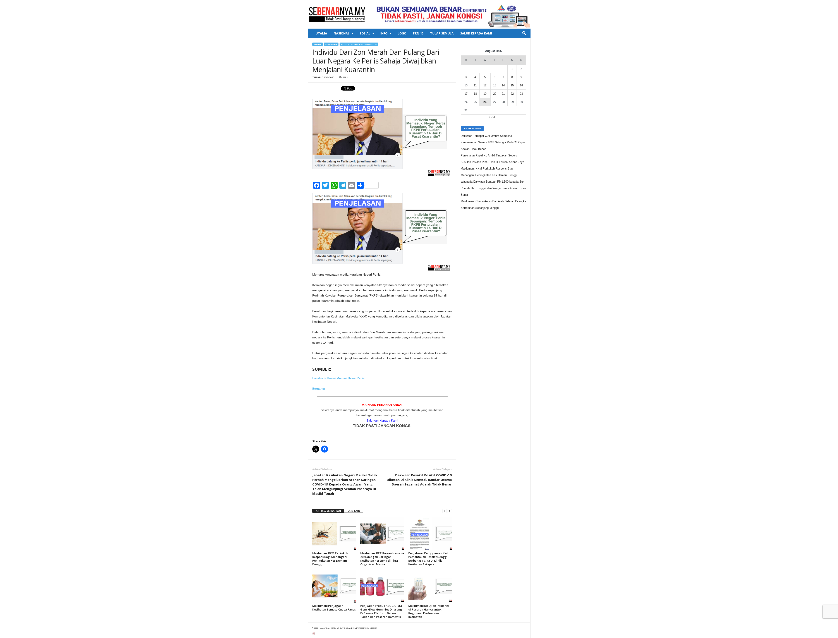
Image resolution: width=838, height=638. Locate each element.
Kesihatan (331, 44)
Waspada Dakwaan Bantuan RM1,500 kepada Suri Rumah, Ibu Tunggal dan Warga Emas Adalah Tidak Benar (493, 188)
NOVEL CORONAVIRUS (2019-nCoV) (359, 44)
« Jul (492, 116)
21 (503, 93)
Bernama (318, 388)
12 (484, 85)
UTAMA (321, 33)
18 (475, 93)
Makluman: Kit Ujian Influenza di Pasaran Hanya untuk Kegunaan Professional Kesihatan (429, 611)
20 (494, 93)
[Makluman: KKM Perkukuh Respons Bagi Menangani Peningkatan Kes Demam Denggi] (334, 533)
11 (475, 85)
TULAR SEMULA (442, 33)
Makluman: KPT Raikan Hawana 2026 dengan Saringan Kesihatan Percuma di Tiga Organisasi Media (382, 558)
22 (512, 93)
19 (484, 93)
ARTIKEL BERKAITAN (328, 510)
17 (465, 93)
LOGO (402, 33)
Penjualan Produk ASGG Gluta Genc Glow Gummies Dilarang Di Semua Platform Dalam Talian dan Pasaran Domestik (381, 611)
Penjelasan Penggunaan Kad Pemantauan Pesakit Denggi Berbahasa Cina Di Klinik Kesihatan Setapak (428, 558)
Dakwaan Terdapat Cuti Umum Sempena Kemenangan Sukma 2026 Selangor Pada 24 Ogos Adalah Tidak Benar (493, 142)
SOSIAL (365, 33)
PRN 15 (418, 33)
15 (512, 85)
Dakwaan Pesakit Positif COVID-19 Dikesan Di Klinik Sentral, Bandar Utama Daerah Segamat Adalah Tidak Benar (419, 479)
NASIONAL (342, 33)
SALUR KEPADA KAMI (476, 33)
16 (521, 85)
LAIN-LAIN (353, 510)
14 (503, 85)
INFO (384, 33)
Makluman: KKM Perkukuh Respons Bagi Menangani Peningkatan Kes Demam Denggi (330, 558)
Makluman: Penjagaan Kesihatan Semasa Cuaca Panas (334, 607)
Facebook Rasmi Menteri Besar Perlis (338, 378)
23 (521, 93)
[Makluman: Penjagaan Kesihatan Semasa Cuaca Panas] (334, 586)
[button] (524, 33)
